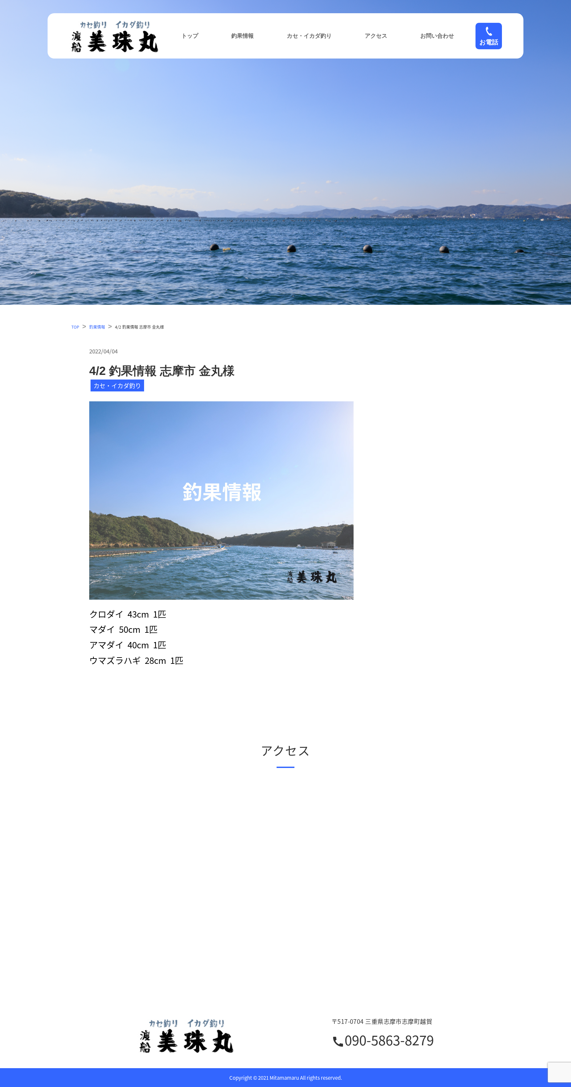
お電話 (488, 42)
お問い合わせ (437, 36)
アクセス (376, 36)
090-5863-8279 (382, 1041)
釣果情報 (242, 36)
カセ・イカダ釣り (309, 36)
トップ (189, 36)
